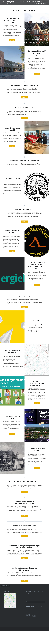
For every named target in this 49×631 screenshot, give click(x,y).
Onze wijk (45, 3)
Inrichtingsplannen (35, 1)
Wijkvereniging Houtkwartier (8, 2)
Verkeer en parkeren (37, 3)
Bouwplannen (44, 1)
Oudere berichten (5, 585)
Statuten (27, 613)
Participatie (23, 1)
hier (28, 593)
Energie (28, 1)
